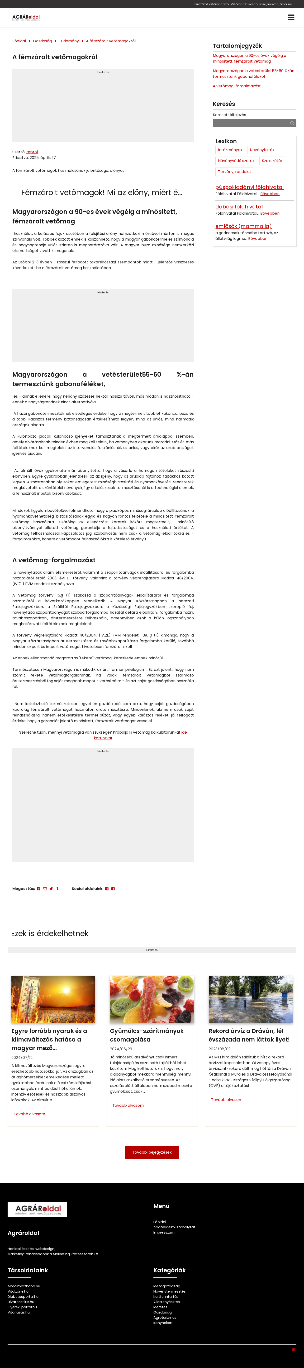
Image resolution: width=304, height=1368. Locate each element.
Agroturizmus (164, 1317)
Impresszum (164, 1232)
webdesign (44, 1248)
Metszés (160, 1307)
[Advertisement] (103, 107)
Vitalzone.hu (18, 1291)
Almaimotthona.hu (24, 1286)
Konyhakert (163, 1322)
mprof (32, 152)
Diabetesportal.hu (23, 1296)
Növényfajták (262, 150)
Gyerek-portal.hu (22, 1307)
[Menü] (291, 17)
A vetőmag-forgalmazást (237, 86)
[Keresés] (292, 123)
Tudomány (69, 41)
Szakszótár (272, 160)
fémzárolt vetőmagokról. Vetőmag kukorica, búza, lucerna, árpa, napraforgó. (244, 4)
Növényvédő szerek (236, 160)
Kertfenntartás (166, 1296)
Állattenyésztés (166, 1301)
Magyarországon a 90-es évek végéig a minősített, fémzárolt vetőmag (249, 58)
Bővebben (270, 194)
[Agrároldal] (25, 17)
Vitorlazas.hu (19, 1312)
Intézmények (230, 150)
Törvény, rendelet (234, 171)
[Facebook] (38, 888)
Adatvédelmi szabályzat (174, 1227)
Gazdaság (42, 41)
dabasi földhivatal (239, 206)
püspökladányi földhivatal (249, 187)
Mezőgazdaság (166, 1286)
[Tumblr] (57, 888)
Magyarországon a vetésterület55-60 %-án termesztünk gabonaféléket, (253, 73)
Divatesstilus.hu (21, 1301)
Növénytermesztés (169, 1291)
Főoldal (19, 41)
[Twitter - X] (51, 888)
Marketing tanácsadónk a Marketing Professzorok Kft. (53, 1254)
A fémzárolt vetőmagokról (111, 41)
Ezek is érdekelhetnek (50, 933)
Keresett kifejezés (229, 115)
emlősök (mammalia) (243, 226)
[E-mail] (44, 888)
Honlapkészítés (21, 1248)
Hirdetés (103, 72)
